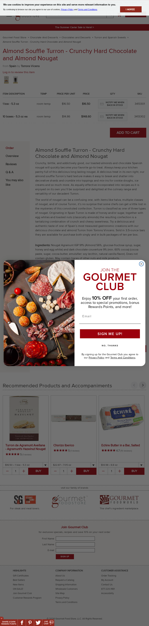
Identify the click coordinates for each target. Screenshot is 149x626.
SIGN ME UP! (110, 333)
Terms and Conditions (122, 358)
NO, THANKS (110, 345)
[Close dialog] (141, 264)
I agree (130, 9)
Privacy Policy (96, 358)
